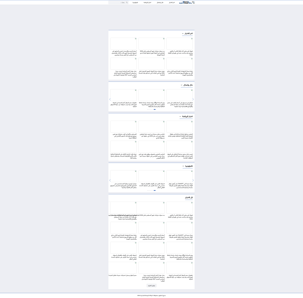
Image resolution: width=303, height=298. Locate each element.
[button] (155, 109)
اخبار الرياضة (187, 116)
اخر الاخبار (189, 33)
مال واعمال (188, 85)
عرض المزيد (151, 285)
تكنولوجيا (189, 166)
